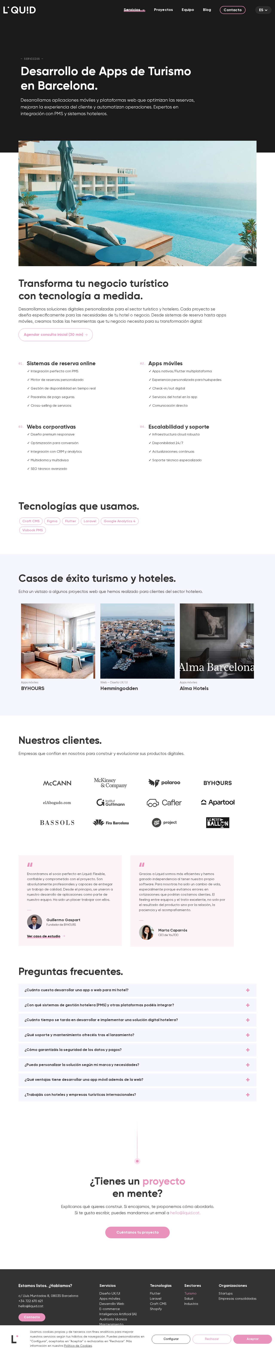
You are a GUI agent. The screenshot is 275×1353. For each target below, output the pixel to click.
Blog (207, 10)
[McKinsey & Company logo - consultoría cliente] (111, 783)
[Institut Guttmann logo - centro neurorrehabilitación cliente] (111, 802)
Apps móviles (109, 1299)
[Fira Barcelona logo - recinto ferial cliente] (111, 822)
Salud (188, 1299)
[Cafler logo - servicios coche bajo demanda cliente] (164, 802)
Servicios (132, 10)
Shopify (156, 1309)
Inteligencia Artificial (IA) (118, 1314)
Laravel (155, 1299)
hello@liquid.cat (30, 1306)
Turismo (190, 1293)
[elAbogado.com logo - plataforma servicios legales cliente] (57, 802)
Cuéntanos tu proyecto (137, 1232)
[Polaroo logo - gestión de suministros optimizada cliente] (164, 783)
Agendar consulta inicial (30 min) (53, 335)
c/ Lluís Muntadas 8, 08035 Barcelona (48, 1296)
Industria (191, 1304)
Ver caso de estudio (43, 936)
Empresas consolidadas (238, 1299)
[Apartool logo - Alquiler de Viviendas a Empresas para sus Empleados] (217, 802)
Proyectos (163, 10)
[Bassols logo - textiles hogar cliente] (57, 822)
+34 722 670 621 (30, 1301)
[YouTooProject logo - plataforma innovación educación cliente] (164, 822)
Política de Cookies (78, 1345)
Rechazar (212, 1339)
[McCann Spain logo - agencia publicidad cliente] (57, 783)
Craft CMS (158, 1304)
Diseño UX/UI (109, 1293)
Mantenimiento (111, 1324)
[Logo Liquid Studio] (19, 10)
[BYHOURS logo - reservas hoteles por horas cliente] (217, 783)
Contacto (233, 10)
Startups (226, 1293)
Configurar (171, 1339)
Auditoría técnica (113, 1319)
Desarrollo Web (111, 1304)
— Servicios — (32, 59)
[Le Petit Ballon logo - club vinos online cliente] (217, 822)
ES (261, 10)
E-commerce (109, 1309)
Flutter (155, 1293)
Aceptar (253, 1339)
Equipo (188, 10)
